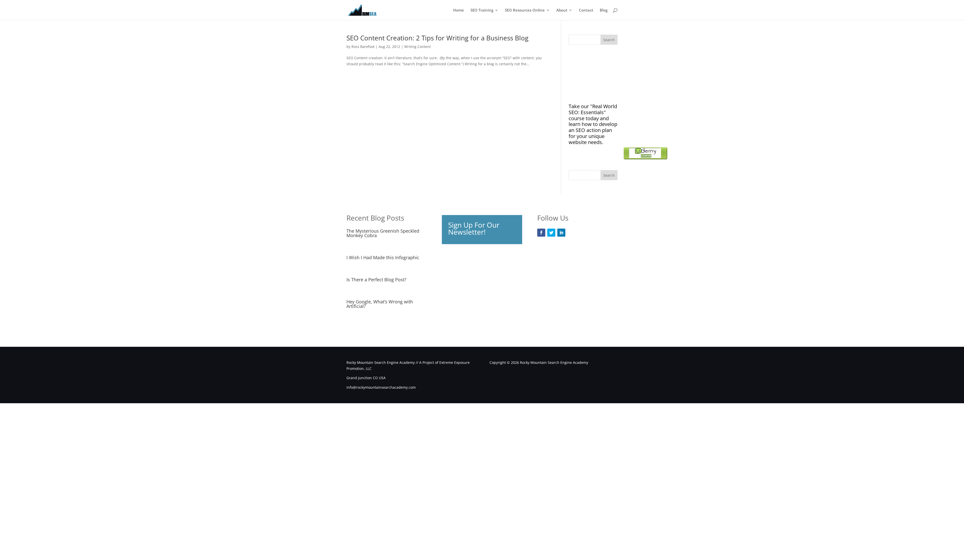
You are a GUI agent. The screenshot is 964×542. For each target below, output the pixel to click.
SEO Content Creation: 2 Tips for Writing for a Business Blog (437, 37)
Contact (586, 10)
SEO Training (481, 10)
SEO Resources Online (525, 10)
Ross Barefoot (363, 46)
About (561, 10)
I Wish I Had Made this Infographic (382, 257)
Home (458, 10)
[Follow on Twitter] (551, 233)
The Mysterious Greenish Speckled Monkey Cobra (382, 233)
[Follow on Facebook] (541, 233)
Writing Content (417, 46)
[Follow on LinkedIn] (561, 233)
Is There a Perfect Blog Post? (376, 280)
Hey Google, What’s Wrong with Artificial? (379, 304)
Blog (604, 10)
